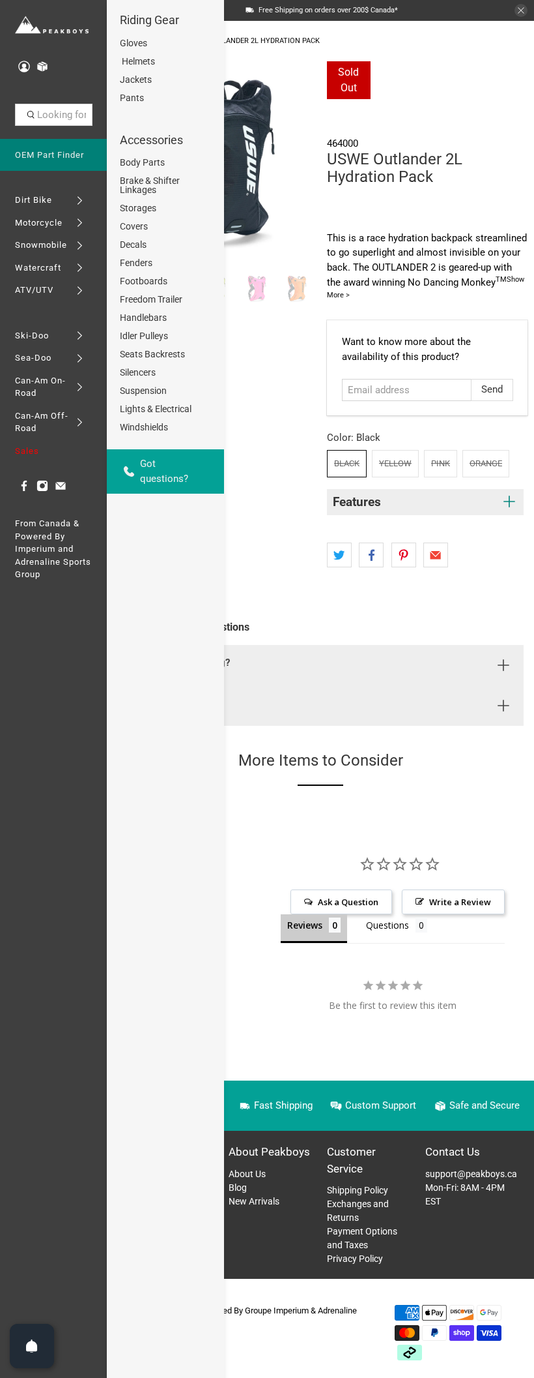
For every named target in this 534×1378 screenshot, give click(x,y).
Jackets (136, 79)
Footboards (143, 281)
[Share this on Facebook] (371, 555)
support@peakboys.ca (471, 1174)
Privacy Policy (355, 1258)
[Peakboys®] (52, 25)
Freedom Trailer (151, 299)
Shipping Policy (357, 1190)
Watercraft (38, 268)
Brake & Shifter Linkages (150, 185)
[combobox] (53, 115)
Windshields (144, 427)
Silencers (138, 372)
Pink (440, 463)
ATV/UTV (34, 290)
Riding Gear (149, 20)
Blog (238, 1187)
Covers (134, 226)
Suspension (143, 390)
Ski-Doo (32, 335)
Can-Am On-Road (40, 387)
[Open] (32, 1346)
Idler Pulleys (144, 336)
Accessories (151, 140)
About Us (247, 1174)
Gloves (133, 43)
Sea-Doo (33, 358)
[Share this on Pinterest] (403, 555)
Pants (132, 98)
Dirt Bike (33, 200)
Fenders (136, 263)
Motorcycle (39, 223)
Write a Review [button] (460, 902)
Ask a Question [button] (348, 902)
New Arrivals (254, 1201)
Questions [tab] (387, 925)
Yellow (395, 463)
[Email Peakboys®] (60, 489)
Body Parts (142, 162)
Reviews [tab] (304, 925)
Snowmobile (41, 245)
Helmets (137, 61)
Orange (486, 463)
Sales (27, 451)
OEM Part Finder (49, 155)
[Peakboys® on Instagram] (42, 489)
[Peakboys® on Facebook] (24, 489)
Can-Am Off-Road (41, 422)
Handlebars (143, 317)
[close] (520, 10)
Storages (138, 208)
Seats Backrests (152, 354)
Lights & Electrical (155, 409)
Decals (133, 244)
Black (346, 463)
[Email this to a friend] (435, 555)
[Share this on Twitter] (339, 555)
